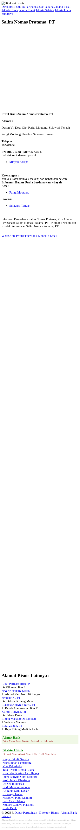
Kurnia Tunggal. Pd (14, 711)
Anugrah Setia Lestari (16, 790)
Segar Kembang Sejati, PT (18, 690)
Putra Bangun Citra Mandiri (20, 776)
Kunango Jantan (13, 794)
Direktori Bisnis (11, 6)
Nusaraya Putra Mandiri (17, 797)
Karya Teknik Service (16, 759)
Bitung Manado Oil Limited (19, 718)
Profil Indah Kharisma (16, 780)
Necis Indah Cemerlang (17, 762)
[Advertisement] (40, 69)
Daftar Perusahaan (33, 6)
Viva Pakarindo (12, 766)
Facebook (31, 235)
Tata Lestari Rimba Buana (19, 769)
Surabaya (7, 13)
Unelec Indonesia (13, 783)
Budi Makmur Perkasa (16, 787)
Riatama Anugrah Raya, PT (19, 704)
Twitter (20, 235)
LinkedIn (43, 235)
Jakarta (49, 6)
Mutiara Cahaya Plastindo (18, 804)
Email (53, 235)
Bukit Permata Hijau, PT (17, 683)
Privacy (6, 816)
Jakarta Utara (63, 10)
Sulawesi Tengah (19, 205)
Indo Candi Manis (14, 801)
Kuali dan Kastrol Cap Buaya (21, 773)
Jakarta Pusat (62, 6)
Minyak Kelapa (18, 161)
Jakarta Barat (27, 10)
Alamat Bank (69, 812)
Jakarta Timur (10, 10)
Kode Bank (10, 808)
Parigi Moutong (19, 192)
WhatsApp (8, 235)
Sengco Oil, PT (11, 697)
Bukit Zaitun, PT (12, 725)
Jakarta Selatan (45, 10)
